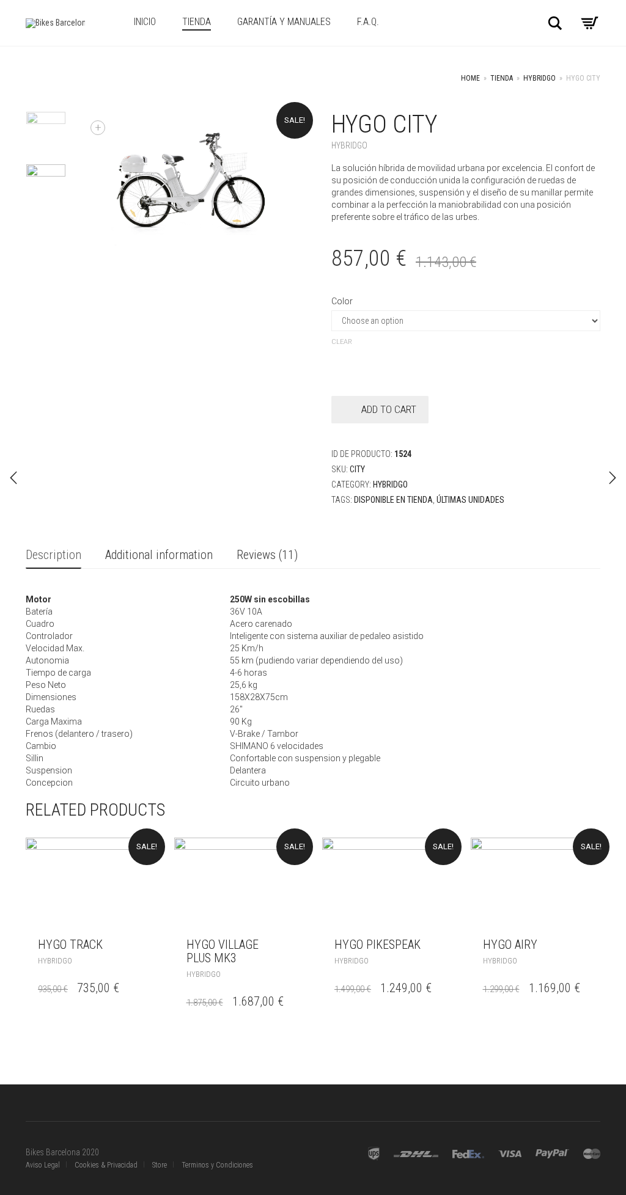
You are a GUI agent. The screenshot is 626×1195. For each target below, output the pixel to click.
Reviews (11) (267, 554)
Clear (341, 342)
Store (159, 1165)
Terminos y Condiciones (217, 1165)
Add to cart (388, 409)
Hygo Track (70, 944)
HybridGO (539, 78)
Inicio (145, 21)
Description (53, 554)
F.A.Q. (368, 21)
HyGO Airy (510, 944)
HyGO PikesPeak (377, 944)
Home (470, 78)
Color (342, 301)
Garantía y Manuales (284, 21)
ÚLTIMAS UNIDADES (470, 500)
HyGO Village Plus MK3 (222, 951)
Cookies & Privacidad (106, 1165)
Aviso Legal (43, 1165)
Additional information (159, 554)
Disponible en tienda (393, 500)
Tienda (196, 21)
